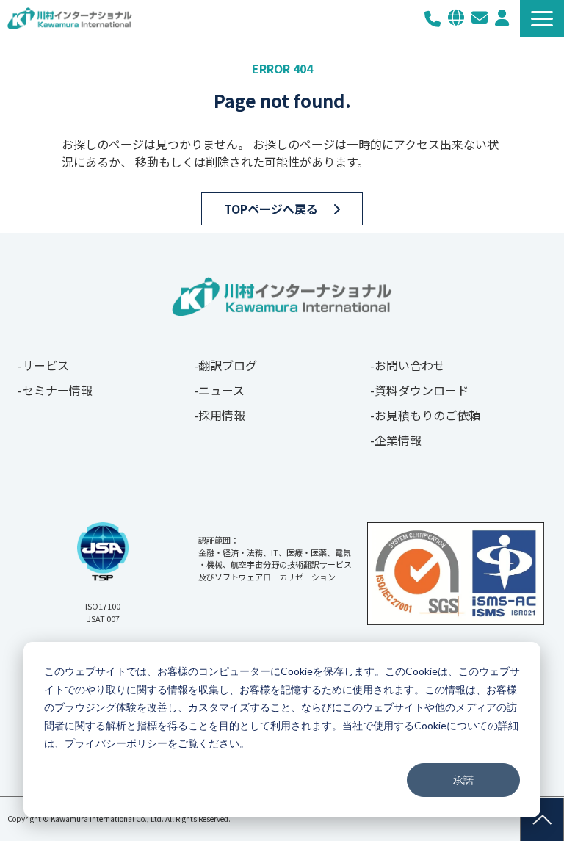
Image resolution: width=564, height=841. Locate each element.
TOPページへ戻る (271, 208)
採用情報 (221, 415)
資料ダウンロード (422, 390)
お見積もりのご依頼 (427, 415)
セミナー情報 (57, 390)
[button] (542, 18)
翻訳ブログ (227, 365)
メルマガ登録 (502, 17)
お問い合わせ (479, 17)
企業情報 (398, 440)
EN (456, 17)
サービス (45, 365)
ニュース (221, 390)
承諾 (463, 779)
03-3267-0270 (432, 19)
